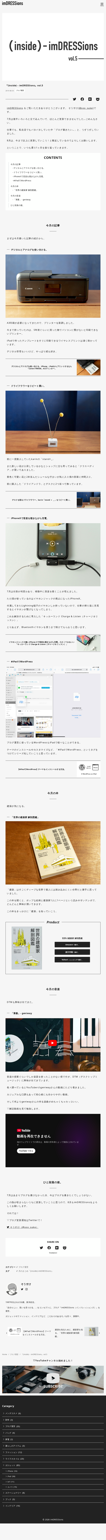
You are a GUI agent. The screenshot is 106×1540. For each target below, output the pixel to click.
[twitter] (22, 1289)
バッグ (8, 1433)
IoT (9, 1482)
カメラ (10, 1487)
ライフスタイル (12, 1458)
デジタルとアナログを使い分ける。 (29, 168)
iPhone (10, 1471)
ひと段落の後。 (18, 205)
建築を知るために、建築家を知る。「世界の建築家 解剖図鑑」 (69, 1333)
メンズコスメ (11, 1413)
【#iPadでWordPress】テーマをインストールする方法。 (42, 769)
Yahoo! (72, 959)
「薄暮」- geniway (22, 199)
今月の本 (15, 186)
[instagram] (26, 1289)
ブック (8, 1499)
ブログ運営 (20, 90)
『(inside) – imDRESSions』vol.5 (34, 1354)
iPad (9, 1476)
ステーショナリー (13, 1492)
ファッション (11, 1452)
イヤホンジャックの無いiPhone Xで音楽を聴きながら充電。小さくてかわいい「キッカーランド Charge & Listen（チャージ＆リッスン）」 (42, 643)
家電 (7, 1439)
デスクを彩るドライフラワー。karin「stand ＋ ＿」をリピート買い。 (41, 500)
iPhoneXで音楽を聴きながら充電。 (29, 176)
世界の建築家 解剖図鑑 (72, 938)
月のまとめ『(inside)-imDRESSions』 (35, 1271)
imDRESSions (15, 108)
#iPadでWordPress (22, 180)
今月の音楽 (16, 195)
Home (5, 1354)
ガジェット (10, 1465)
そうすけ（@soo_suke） (23, 1227)
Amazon (72, 944)
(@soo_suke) (86, 108)
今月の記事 (16, 164)
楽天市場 (72, 952)
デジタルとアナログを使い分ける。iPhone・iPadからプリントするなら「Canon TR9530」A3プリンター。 (41, 367)
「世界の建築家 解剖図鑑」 (26, 190)
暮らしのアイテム (13, 1445)
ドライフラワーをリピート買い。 (28, 172)
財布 (7, 1419)
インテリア (10, 1505)
